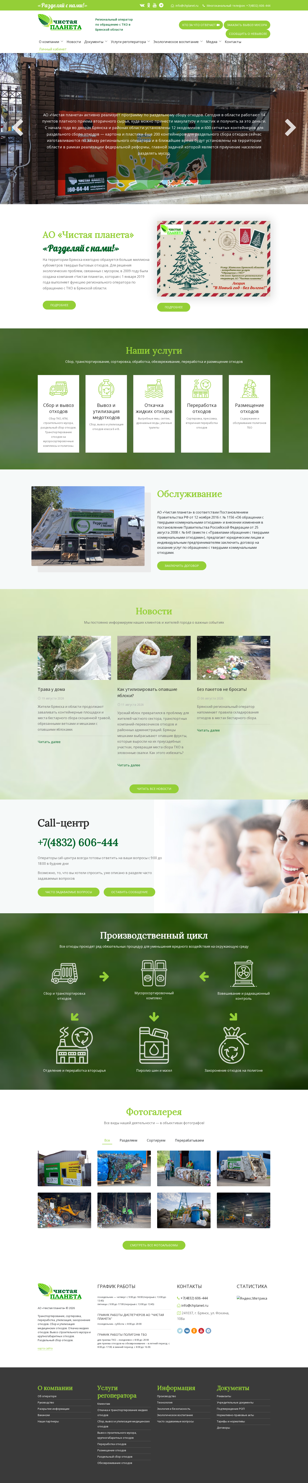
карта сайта (45, 1348)
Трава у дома (51, 689)
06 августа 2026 (211, 698)
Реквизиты (224, 1396)
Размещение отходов (111, 1450)
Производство (166, 1396)
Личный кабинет (53, 49)
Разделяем (128, 1140)
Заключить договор (182, 566)
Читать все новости (154, 789)
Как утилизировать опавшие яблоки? (147, 692)
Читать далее (49, 742)
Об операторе (47, 1396)
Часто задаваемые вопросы (68, 892)
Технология (164, 1402)
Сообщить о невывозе (248, 34)
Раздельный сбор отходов (114, 1456)
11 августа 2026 (132, 705)
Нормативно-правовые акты (235, 1415)
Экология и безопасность (173, 1409)
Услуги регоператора (128, 41)
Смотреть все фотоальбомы (154, 1245)
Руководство (46, 1402)
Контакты (233, 41)
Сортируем (156, 1140)
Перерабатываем (189, 1140)
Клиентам (103, 1404)
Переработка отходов (111, 1444)
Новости (74, 41)
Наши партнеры (48, 1421)
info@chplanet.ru (187, 6)
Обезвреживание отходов (114, 1463)
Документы (93, 41)
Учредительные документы (235, 1402)
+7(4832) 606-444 (258, 6)
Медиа (211, 41)
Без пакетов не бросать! (222, 689)
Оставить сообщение (129, 892)
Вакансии (44, 1415)
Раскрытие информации (53, 1409)
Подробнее (154, 171)
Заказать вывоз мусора (247, 25)
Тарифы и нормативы (231, 1421)
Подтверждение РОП (231, 1409)
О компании (49, 41)
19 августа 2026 (52, 698)
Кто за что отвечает (199, 25)
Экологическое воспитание (176, 41)
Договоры (223, 1427)
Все (107, 1140)
